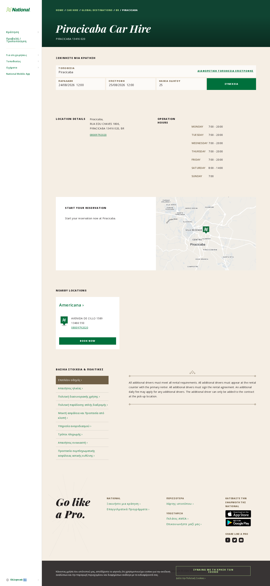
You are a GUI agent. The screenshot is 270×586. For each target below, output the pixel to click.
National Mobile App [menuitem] (18, 73)
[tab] (82, 380)
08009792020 (98, 135)
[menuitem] (21, 580)
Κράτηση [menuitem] (12, 32)
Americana (70, 304)
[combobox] (156, 71)
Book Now (87, 340)
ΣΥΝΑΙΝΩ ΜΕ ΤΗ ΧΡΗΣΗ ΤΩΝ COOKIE (213, 571)
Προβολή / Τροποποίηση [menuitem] (16, 40)
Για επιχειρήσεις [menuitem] (16, 55)
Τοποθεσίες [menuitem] (13, 61)
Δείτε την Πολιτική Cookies (190, 578)
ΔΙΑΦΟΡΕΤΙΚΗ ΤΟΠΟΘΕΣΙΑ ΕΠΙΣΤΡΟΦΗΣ (225, 70)
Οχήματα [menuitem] (11, 67)
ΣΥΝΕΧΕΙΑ (231, 84)
